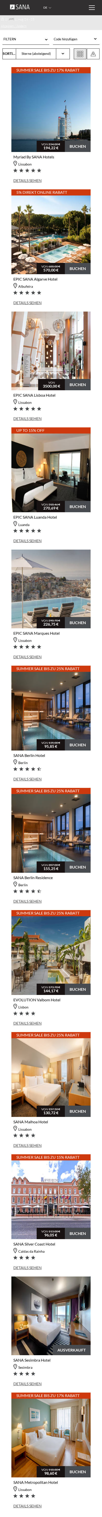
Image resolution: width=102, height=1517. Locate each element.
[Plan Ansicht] (93, 53)
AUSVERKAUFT (71, 1350)
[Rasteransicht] (80, 53)
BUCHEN (78, 146)
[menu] (73, 39)
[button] (25, 40)
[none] (76, 39)
